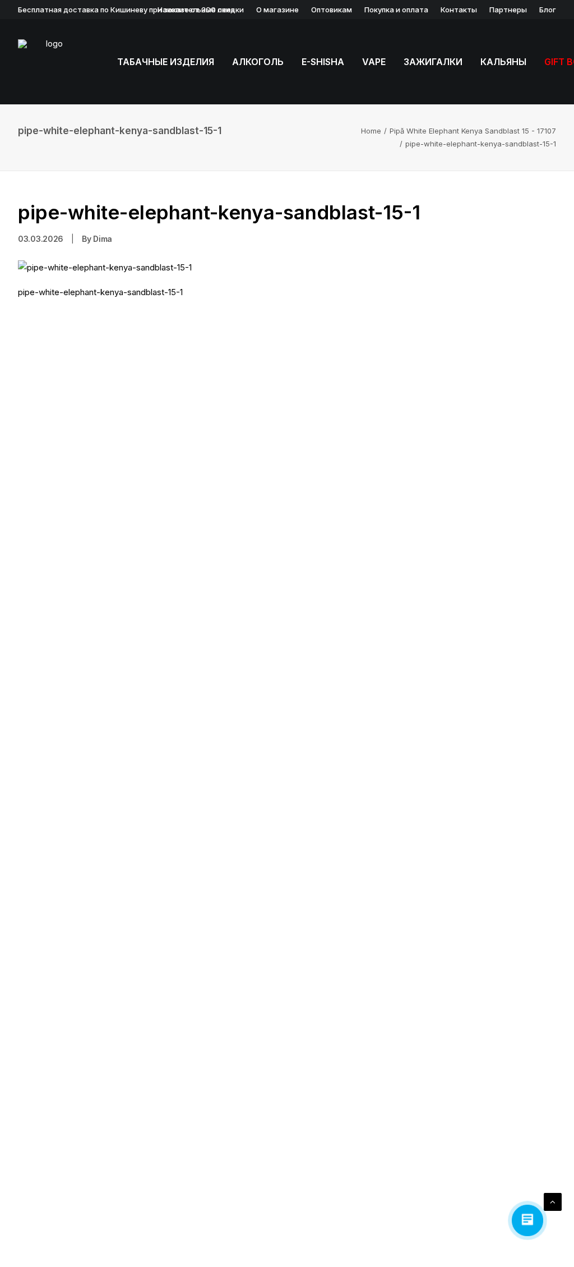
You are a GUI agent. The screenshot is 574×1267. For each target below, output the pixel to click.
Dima (102, 239)
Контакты (459, 9)
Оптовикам (331, 9)
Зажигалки (433, 61)
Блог (547, 9)
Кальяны (503, 61)
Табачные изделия (165, 61)
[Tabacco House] (50, 61)
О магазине (277, 9)
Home (371, 130)
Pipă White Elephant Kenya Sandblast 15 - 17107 (473, 130)
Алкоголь (258, 61)
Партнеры (508, 9)
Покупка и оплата (396, 9)
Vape (374, 61)
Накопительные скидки (201, 9)
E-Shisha (323, 61)
